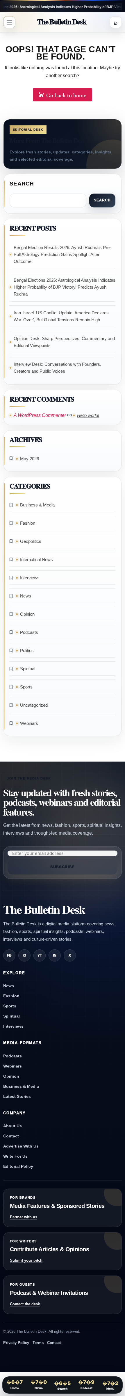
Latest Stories (17, 1096)
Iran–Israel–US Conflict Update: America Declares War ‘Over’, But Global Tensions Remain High (61, 316)
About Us (12, 1126)
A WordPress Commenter (40, 415)
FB (9, 955)
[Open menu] (9, 22)
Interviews (30, 577)
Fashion (27, 523)
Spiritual (27, 668)
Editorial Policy (18, 1166)
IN (54, 955)
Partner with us (23, 1217)
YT (40, 955)
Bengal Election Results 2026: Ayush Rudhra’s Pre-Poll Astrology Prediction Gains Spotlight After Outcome (62, 254)
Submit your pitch (26, 1260)
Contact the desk (25, 1304)
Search (22, 184)
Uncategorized (34, 705)
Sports (26, 686)
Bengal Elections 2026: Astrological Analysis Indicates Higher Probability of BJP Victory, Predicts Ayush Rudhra (64, 287)
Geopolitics (30, 541)
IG (24, 955)
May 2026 (29, 458)
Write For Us (15, 1156)
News (25, 595)
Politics (27, 650)
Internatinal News (36, 559)
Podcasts (29, 632)
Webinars (29, 723)
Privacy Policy (16, 1343)
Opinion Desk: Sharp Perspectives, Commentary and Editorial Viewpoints (64, 342)
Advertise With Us (21, 1146)
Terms (38, 1343)
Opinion (27, 614)
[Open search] (116, 22)
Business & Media (37, 504)
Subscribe (62, 866)
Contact (11, 1136)
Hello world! (88, 415)
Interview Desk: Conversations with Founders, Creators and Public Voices (57, 368)
